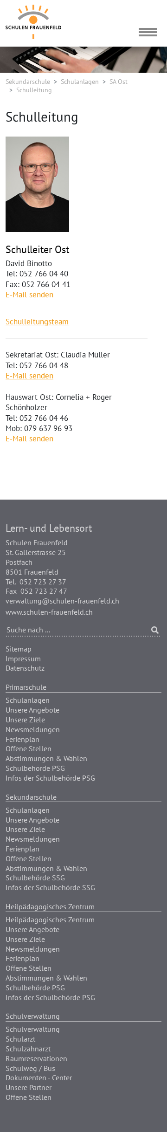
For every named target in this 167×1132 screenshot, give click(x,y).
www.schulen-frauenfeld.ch (49, 612)
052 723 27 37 (42, 581)
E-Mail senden (29, 294)
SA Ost (118, 81)
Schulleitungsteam (37, 321)
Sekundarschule (28, 81)
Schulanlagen (80, 81)
